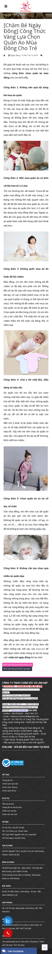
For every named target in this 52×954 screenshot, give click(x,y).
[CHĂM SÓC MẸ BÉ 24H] (26, 6)
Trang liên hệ (7, 780)
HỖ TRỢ (5, 774)
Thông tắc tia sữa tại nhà (12, 807)
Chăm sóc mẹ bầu (9, 811)
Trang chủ (6, 14)
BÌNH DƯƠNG (8, 862)
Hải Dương (7, 845)
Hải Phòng (7, 902)
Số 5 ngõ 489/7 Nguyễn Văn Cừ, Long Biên (19, 835)
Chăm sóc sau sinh (9, 814)
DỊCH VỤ (5, 798)
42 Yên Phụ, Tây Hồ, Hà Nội (13, 828)
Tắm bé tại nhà (8, 804)
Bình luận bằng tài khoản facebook (17, 664)
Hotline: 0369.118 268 (10, 855)
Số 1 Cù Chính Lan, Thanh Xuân (15, 831)
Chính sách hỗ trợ (9, 791)
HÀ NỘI (5, 822)
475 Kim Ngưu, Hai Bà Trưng (13, 838)
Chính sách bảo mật (10, 784)
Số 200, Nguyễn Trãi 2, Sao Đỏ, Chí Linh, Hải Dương (23, 851)
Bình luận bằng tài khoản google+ (17, 668)
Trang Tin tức (19, 14)
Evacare (41, 648)
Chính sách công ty (9, 787)
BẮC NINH (6, 886)
